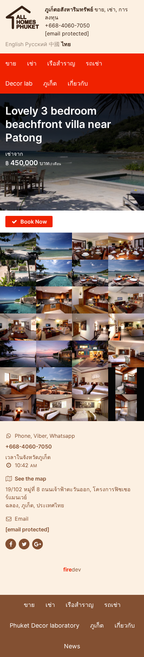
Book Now (33, 221)
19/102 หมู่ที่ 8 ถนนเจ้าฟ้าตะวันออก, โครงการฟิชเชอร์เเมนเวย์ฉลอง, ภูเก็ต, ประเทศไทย (68, 492)
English (14, 44)
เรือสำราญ (61, 63)
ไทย (66, 44)
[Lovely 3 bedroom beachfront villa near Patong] (18, 246)
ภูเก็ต (50, 83)
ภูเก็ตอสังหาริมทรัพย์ (69, 9)
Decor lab (18, 83)
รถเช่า (94, 63)
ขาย (10, 63)
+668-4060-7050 (67, 25)
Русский (36, 44)
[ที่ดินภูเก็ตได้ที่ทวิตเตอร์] (24, 543)
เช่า (32, 63)
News (72, 646)
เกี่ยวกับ (78, 83)
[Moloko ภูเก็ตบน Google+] (37, 543)
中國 (54, 44)
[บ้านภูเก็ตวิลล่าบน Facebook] (10, 543)
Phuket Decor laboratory (44, 625)
